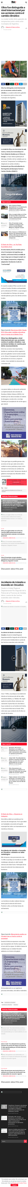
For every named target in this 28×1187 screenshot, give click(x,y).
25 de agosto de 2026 (14, 229)
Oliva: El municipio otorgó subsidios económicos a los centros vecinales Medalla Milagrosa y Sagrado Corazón (16, 225)
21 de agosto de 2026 (14, 239)
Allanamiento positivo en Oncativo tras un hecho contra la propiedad (14, 936)
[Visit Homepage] (14, 2)
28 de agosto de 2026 (14, 755)
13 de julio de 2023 (7, 29)
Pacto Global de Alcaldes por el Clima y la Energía (12, 490)
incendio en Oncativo (7, 1004)
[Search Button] (26, 2)
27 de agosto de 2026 (14, 211)
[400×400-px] (14, 187)
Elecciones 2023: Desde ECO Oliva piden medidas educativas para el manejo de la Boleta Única (14, 332)
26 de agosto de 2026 (14, 220)
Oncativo (16, 1004)
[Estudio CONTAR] (14, 275)
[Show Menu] (2, 2)
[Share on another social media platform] (25, 84)
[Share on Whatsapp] (12, 84)
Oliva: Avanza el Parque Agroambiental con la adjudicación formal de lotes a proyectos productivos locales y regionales (18, 208)
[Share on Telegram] (21, 84)
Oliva (6, 488)
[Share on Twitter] (8, 84)
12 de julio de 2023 (7, 603)
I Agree (14, 1185)
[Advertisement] (14, 45)
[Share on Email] (16, 84)
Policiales (4, 1041)
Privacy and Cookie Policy (19, 1183)
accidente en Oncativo (10, 1002)
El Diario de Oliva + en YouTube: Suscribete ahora (11, 245)
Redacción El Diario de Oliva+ (13, 27)
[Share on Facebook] (3, 84)
